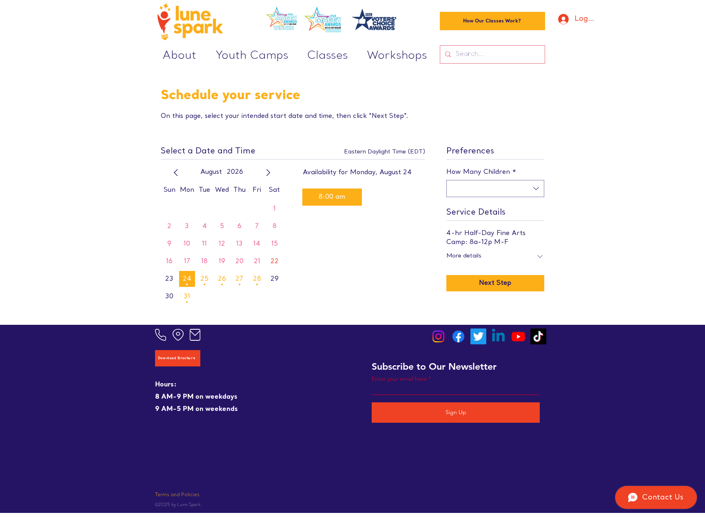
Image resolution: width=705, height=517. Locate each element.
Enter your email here (399, 379)
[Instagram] (438, 336)
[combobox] (495, 188)
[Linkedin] (498, 336)
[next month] (268, 173)
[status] (384, 152)
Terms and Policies (177, 495)
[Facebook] (458, 336)
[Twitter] (478, 336)
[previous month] (176, 173)
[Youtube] (518, 336)
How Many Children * (481, 172)
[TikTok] (538, 336)
